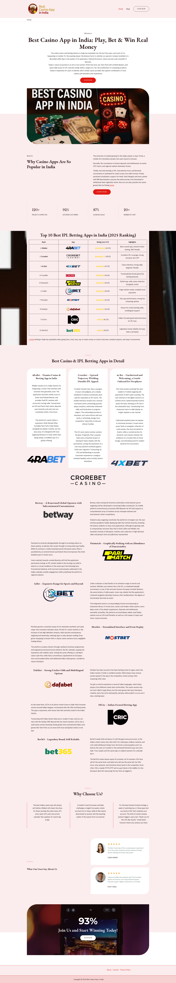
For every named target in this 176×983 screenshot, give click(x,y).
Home (121, 9)
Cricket (31, 339)
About (109, 970)
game (112, 185)
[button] (88, 937)
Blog (128, 9)
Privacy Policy (125, 970)
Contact (116, 970)
